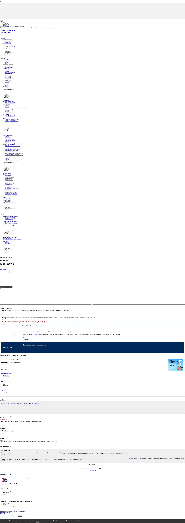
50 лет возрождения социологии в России (11, 121)
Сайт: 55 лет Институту (8, 76)
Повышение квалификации (9, 112)
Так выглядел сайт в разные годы (10, 46)
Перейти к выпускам (92, 470)
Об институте (3, 58)
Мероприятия (4, 390)
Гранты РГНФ (7, 106)
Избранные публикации (8, 184)
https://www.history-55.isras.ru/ (5, 484)
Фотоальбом (7, 84)
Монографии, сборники (8, 181)
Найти (2, 21)
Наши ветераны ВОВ (8, 80)
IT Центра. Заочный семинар (9, 148)
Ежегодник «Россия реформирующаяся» (11, 192)
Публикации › (3, 12)
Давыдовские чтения (8, 158)
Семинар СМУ (7, 159)
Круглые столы (7, 145)
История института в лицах (9, 81)
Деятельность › (3, 8)
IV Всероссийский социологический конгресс (12, 154)
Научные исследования (6, 373)
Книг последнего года (8, 182)
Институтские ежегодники (9, 187)
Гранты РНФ (7, 105)
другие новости (26, 339)
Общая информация (8, 60)
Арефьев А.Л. (131, 458)
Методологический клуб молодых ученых (11, 150)
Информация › (3, 4)
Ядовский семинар (8, 141)
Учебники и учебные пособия (9, 183)
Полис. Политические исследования (10, 218)
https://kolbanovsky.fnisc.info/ (32, 325)
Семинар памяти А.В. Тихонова (10, 140)
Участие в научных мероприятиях (10, 72)
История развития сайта (8, 45)
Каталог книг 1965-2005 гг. (9, 189)
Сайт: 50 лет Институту (8, 77)
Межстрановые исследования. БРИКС (11, 194)
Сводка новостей (7, 40)
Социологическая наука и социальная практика (12, 220)
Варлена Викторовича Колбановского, (28, 317)
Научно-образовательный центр (10, 109)
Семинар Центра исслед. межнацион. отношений (12, 149)
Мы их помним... (7, 79)
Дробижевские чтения (8, 138)
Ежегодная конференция (8, 157)
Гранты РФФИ (7, 107)
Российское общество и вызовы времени (11, 193)
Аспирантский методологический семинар (11, 160)
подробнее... (4, 318)
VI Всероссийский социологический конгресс (12, 152)
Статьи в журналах (8, 198)
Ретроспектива (7, 82)
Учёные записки (7, 191)
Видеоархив (7, 85)
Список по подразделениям (9, 67)
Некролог (24, 337)
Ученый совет (7, 62)
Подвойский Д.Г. (64, 453)
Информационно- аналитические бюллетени (12, 188)
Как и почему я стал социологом (10, 116)
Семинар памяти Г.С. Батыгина (10, 139)
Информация (3, 38)
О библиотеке (7, 242)
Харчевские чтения (8, 137)
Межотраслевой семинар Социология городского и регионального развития (17, 147)
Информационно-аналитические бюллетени (11, 195)
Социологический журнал (9, 219)
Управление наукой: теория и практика (11, 223)
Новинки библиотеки (8, 243)
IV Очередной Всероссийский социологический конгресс (14, 155)
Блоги (6, 117)
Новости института (8, 41)
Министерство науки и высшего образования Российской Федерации (13, 511)
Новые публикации (8, 42)
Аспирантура (7, 110)
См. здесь (68, 310)
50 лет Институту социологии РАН (10, 120)
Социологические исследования (10, 217)
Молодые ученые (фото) (8, 73)
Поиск (1, 1)
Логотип (6, 63)
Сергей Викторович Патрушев (33, 334)
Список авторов (7, 201)
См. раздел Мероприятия (3, 417)
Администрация (7, 61)
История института (8, 75)
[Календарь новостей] (9, 26)
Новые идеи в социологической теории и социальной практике (14, 143)
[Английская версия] (16, 26)
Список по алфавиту (8, 66)
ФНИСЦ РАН (2, 513)
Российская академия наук (5, 512)
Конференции (7, 136)
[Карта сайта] (2, 26)
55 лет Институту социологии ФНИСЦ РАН (12, 119)
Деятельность (3, 99)
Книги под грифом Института (9, 186)
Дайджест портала (8, 196)
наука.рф (10, 347)
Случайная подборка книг (9, 180)
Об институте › (3, 6)
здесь (78, 520)
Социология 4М (7, 222)
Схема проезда (7, 87)
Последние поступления (8, 178)
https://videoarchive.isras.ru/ (13, 506)
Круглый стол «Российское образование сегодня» (12, 146)
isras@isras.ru (20, 515)
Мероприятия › (3, 10)
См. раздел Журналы (3, 400)
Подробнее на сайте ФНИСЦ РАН (7, 364)
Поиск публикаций (8, 175)
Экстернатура (7, 111)
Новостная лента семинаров (9, 134)
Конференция (7, 70)
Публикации (7, 71)
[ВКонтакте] (22, 26)
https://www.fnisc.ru (4, 269)
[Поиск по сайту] (1, 20)
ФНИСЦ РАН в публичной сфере (10, 115)
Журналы (2, 214)
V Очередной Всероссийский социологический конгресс (14, 153)
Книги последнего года (8, 179)
